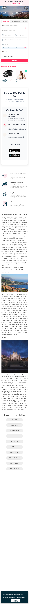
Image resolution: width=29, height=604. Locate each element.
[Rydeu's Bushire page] (7, 80)
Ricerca (14, 60)
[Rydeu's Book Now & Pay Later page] (21, 80)
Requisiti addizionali (8, 56)
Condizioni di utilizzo (12, 66)
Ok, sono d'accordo (15, 601)
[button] (3, 51)
